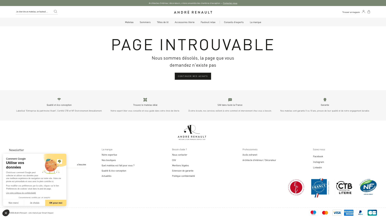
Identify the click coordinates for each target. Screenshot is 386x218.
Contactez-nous (230, 3)
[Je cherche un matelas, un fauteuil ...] (55, 12)
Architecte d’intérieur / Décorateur (259, 159)
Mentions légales (180, 165)
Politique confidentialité (183, 175)
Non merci (13, 203)
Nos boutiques (109, 159)
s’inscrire (81, 164)
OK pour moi (55, 203)
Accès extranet (249, 154)
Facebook (318, 156)
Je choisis (34, 203)
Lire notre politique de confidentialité (21, 193)
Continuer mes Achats (193, 76)
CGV (174, 159)
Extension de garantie (182, 170)
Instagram (318, 161)
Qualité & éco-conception (114, 170)
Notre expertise (109, 154)
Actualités (106, 175)
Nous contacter (179, 154)
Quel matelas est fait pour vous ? (118, 165)
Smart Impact (47, 212)
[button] (5, 212)
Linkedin (317, 167)
